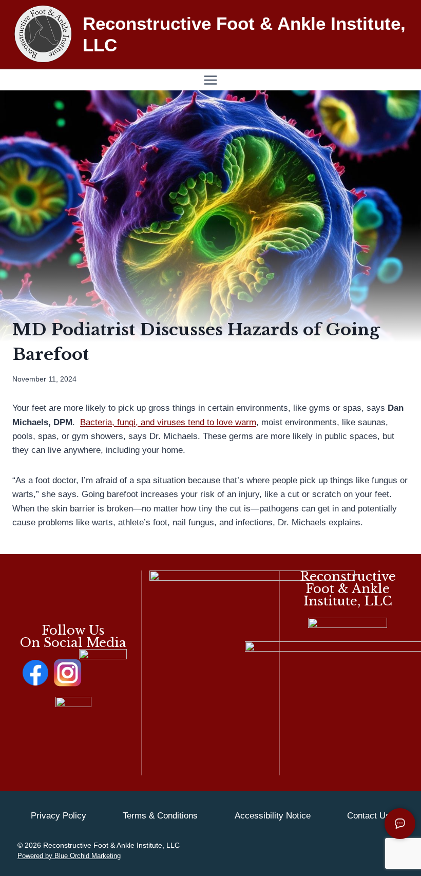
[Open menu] (211, 79)
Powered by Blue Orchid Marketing (69, 856)
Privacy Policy (58, 816)
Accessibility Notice (273, 816)
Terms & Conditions (160, 816)
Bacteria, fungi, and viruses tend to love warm (168, 422)
